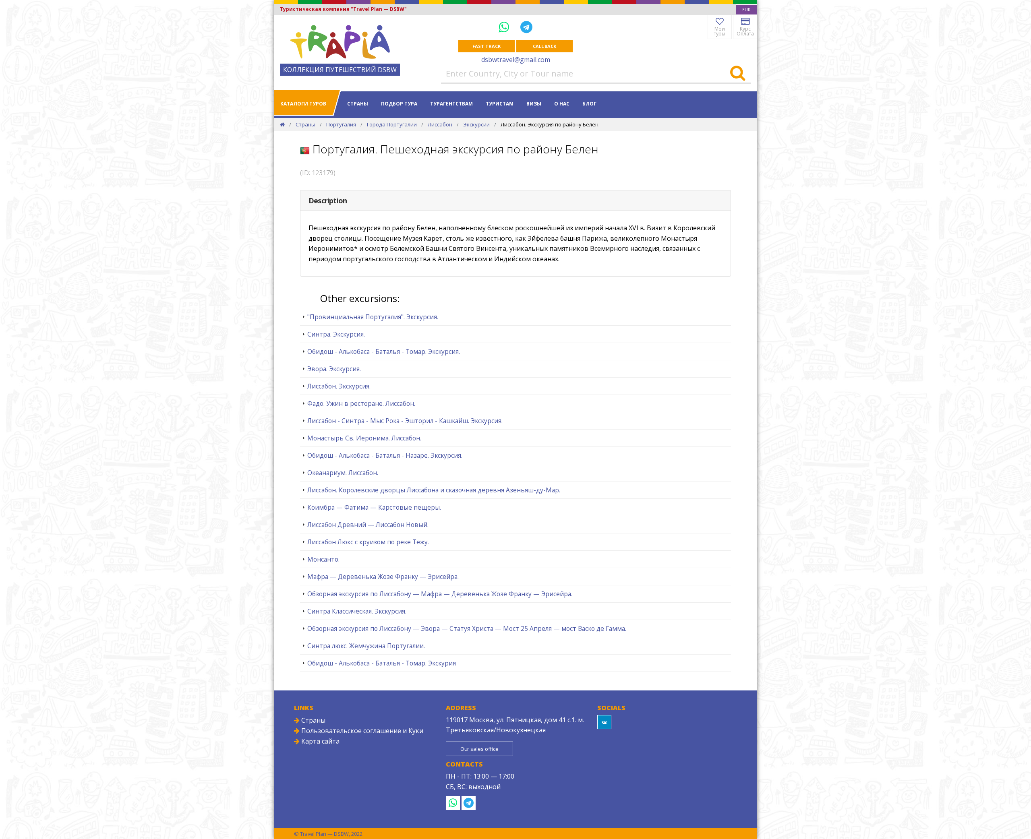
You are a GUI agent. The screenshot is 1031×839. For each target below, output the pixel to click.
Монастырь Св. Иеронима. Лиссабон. (364, 438)
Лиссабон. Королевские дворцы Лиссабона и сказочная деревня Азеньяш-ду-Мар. (433, 490)
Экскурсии (476, 124)
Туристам (499, 103)
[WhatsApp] (505, 27)
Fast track (486, 46)
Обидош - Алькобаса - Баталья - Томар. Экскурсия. (383, 351)
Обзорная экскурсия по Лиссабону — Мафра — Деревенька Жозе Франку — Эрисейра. (439, 593)
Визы (533, 103)
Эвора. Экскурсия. (334, 368)
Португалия (341, 124)
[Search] (737, 74)
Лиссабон (440, 124)
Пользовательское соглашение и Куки (361, 730)
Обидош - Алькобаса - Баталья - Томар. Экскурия (381, 663)
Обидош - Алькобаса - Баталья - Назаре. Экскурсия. (384, 455)
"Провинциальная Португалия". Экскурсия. (372, 316)
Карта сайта (320, 741)
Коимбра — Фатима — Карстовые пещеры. (374, 507)
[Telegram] (526, 27)
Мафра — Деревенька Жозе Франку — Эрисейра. (383, 576)
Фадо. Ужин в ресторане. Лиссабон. (361, 403)
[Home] (282, 124)
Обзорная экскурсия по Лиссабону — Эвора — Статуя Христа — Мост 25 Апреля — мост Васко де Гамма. (466, 628)
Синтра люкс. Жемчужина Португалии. (366, 645)
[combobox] (746, 9)
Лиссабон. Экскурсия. (339, 386)
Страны (357, 103)
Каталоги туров (303, 103)
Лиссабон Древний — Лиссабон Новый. (368, 524)
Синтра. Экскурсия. (336, 334)
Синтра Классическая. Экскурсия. (356, 611)
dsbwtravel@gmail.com (515, 59)
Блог (589, 103)
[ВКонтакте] (604, 722)
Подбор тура (399, 103)
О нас (561, 103)
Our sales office (479, 748)
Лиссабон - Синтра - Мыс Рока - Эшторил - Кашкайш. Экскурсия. (405, 420)
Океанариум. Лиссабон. (342, 472)
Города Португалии (392, 124)
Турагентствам (451, 103)
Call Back (544, 46)
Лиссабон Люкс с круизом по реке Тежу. (368, 541)
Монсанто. (323, 559)
